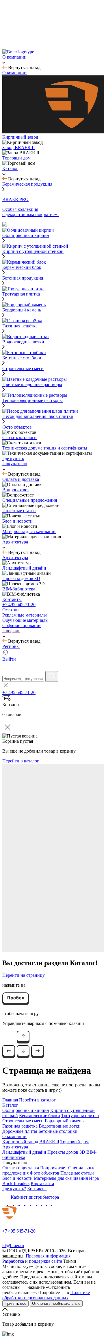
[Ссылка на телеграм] (11, 1203)
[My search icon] (51, 676)
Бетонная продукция (22, 278)
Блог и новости (17, 1178)
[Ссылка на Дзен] (22, 1203)
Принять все (15, 1303)
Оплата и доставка (20, 1167)
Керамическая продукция (27, 184)
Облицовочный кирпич (25, 1110)
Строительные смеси (23, 368)
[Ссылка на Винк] (49, 1203)
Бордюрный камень (64, 1120)
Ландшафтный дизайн (24, 1152)
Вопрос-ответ (53, 1167)
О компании (14, 1136)
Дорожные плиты (19, 1131)
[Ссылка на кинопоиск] (39, 1203)
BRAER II (49, 1141)
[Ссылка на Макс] (5, 1203)
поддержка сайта (45, 1261)
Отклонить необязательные (56, 1303)
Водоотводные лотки (60, 1126)
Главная (10, 1099)
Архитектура (15, 1146)
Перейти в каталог (20, 760)
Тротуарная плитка (80, 1115)
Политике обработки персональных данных (46, 1295)
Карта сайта (42, 1183)
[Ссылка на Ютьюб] (28, 1203)
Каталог (10, 1105)
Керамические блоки (39, 1115)
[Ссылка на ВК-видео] (54, 1203)
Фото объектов (44, 1173)
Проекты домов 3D (66, 1152)
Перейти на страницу (23, 975)
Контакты (37, 1188)
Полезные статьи (77, 1173)
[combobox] (23, 679)
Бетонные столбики (57, 1131)
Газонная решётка (20, 1126)
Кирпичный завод (20, 1141)
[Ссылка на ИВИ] (44, 1203)
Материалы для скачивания (61, 1178)
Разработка (13, 1261)
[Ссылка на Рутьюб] (34, 1203)
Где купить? (14, 1188)
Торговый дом (74, 1141)
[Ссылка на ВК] (17, 1203)
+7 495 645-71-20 (19, 604)
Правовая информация (48, 1255)
